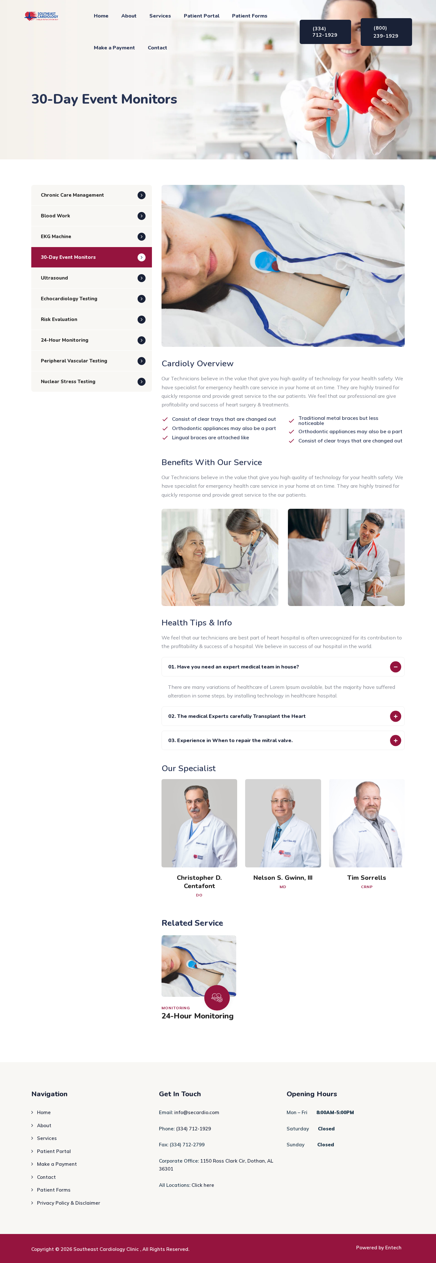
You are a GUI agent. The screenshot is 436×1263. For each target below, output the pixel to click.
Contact (157, 47)
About (129, 15)
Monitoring (176, 1007)
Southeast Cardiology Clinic (106, 1249)
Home (101, 15)
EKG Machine (56, 236)
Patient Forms (249, 15)
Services (160, 15)
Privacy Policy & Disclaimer (68, 1203)
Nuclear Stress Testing (68, 381)
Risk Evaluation (59, 319)
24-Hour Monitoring (198, 1016)
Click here (203, 1185)
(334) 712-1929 (193, 1129)
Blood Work (55, 216)
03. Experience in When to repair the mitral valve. (230, 740)
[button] (283, 666)
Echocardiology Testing (69, 299)
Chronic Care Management (72, 195)
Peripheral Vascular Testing (74, 361)
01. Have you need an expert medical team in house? (233, 666)
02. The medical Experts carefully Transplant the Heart (237, 716)
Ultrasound (54, 278)
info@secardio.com (196, 1112)
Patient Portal (201, 15)
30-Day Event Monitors (68, 257)
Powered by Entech (379, 1248)
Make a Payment (114, 47)
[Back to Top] (422, 1252)
